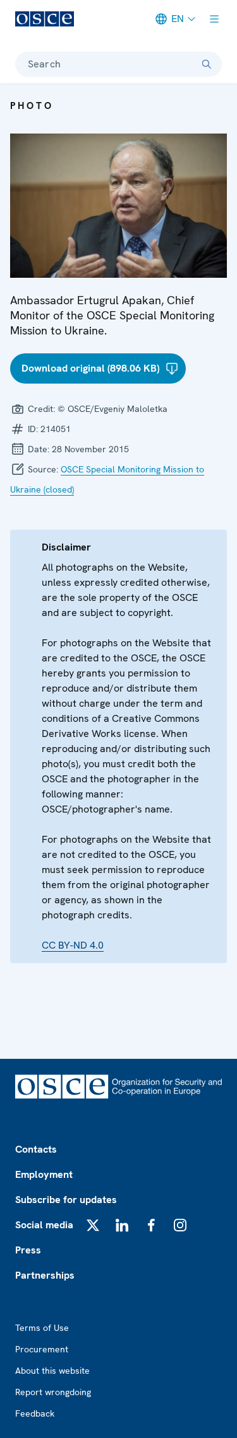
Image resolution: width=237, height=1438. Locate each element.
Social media (44, 1224)
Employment (44, 1174)
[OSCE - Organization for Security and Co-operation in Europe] (44, 18)
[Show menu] (214, 18)
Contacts (36, 1149)
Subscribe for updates (66, 1199)
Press (28, 1250)
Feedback (34, 1413)
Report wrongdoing (53, 1392)
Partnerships (45, 1275)
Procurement (41, 1349)
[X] (92, 1225)
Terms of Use (42, 1327)
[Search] (206, 64)
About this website (52, 1370)
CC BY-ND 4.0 (73, 945)
